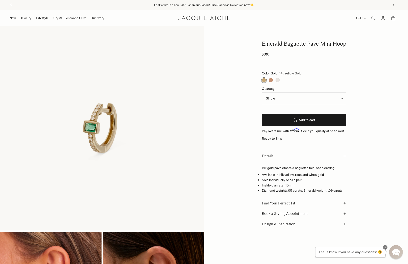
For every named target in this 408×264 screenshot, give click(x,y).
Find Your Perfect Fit (278, 203)
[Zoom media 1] (102, 128)
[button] (396, 252)
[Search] (373, 18)
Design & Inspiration (278, 224)
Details (267, 156)
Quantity (268, 89)
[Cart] (393, 18)
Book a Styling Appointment (285, 213)
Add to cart (307, 120)
